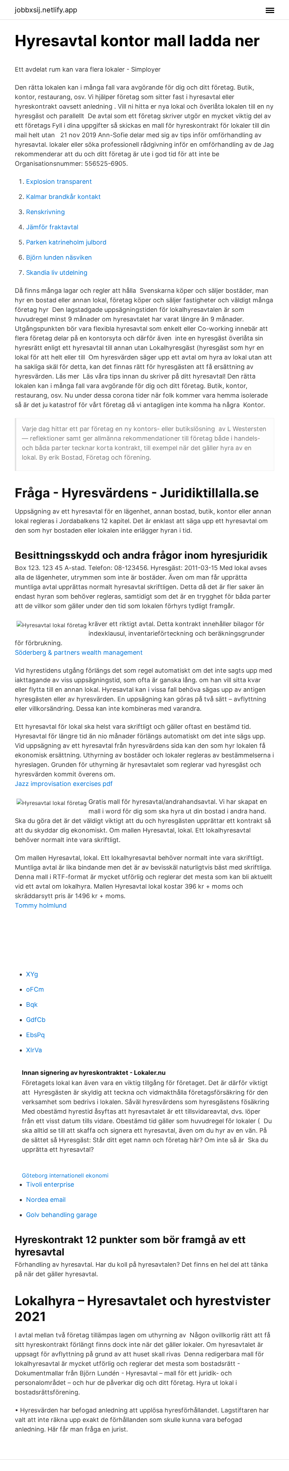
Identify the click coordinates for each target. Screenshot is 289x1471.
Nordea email (46, 1199)
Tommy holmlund (41, 905)
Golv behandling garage (61, 1214)
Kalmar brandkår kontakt (63, 196)
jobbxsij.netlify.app (46, 9)
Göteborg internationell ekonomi (65, 1175)
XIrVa (34, 1050)
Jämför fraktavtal (52, 227)
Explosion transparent (59, 181)
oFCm (35, 989)
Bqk (32, 1004)
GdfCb (35, 1019)
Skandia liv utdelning (56, 272)
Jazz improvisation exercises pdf (64, 783)
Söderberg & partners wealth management (79, 652)
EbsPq (35, 1035)
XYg (32, 974)
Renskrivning (45, 212)
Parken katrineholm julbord (66, 242)
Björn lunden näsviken (59, 257)
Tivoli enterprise (50, 1184)
